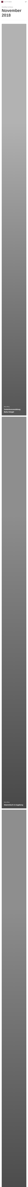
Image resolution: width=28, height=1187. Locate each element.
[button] (26, 2)
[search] (22, 2)
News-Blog (6, 406)
